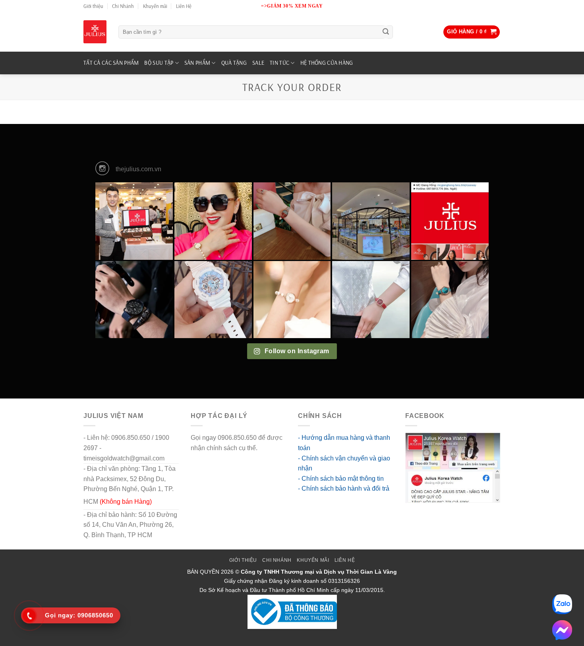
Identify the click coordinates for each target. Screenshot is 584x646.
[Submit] (386, 32)
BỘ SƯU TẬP (158, 62)
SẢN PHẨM (197, 62)
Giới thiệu (93, 6)
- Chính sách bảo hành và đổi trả (343, 488)
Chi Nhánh (123, 6)
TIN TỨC (279, 62)
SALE (258, 62)
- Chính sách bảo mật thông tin (341, 478)
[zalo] (562, 604)
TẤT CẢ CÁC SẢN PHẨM (111, 62)
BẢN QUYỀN (203, 572)
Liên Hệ (183, 6)
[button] (471, 32)
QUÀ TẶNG (234, 62)
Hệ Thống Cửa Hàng (326, 62)
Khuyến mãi (155, 6)
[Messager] (562, 630)
